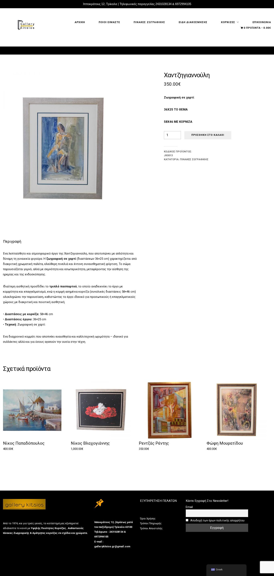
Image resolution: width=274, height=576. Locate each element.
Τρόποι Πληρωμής (150, 523)
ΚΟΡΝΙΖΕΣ (228, 22)
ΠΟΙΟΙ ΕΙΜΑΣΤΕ (109, 22)
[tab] (12, 241)
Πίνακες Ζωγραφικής (194, 159)
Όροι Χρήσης (147, 518)
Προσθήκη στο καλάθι (207, 135)
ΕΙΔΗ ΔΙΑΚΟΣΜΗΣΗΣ (193, 22)
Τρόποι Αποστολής (151, 528)
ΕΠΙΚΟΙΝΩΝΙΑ (262, 22)
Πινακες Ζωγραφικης (149, 22)
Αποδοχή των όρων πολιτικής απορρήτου (217, 520)
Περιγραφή (12, 241)
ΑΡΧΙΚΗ (80, 22)
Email (189, 507)
